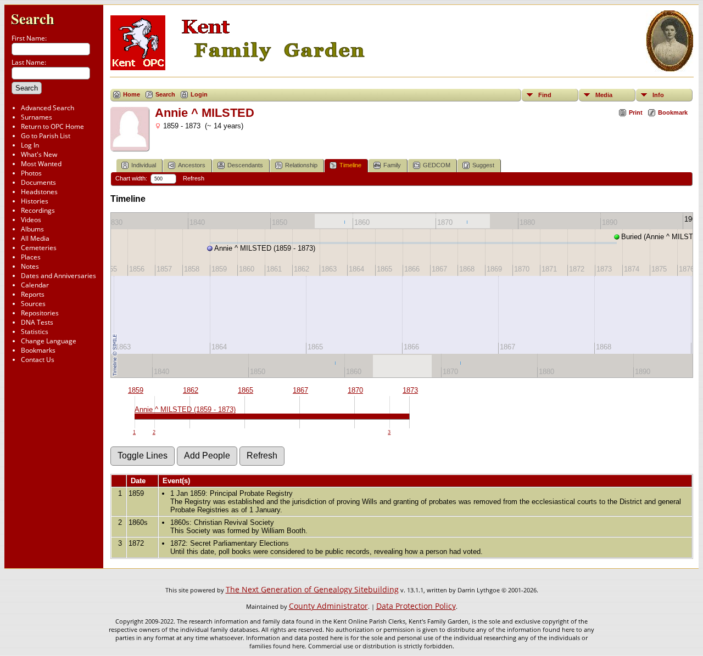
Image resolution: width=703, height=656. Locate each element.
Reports (32, 294)
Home (131, 94)
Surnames (36, 117)
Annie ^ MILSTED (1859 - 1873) (185, 409)
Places (31, 257)
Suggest (483, 165)
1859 (135, 390)
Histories (34, 201)
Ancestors (191, 165)
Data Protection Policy (416, 606)
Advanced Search (47, 107)
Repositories (40, 313)
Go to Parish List (45, 135)
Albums (32, 229)
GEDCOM (436, 165)
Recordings (38, 210)
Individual (143, 165)
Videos (31, 219)
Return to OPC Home (52, 126)
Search (32, 18)
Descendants (245, 165)
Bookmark (673, 112)
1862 (190, 390)
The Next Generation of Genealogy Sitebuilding (312, 589)
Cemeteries (39, 247)
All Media (35, 238)
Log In (30, 145)
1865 (245, 390)
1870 (355, 390)
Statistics (34, 331)
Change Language (48, 341)
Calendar (35, 285)
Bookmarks (38, 350)
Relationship (301, 165)
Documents (38, 182)
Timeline (350, 165)
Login (199, 94)
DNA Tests (37, 322)
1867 (300, 390)
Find (544, 95)
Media (603, 95)
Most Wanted (41, 163)
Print (636, 112)
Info (658, 95)
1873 (410, 390)
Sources (33, 303)
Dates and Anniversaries (58, 275)
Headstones (39, 191)
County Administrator (328, 606)
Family (392, 165)
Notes (30, 266)
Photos (31, 173)
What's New (39, 154)
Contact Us (37, 359)
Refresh (193, 178)
